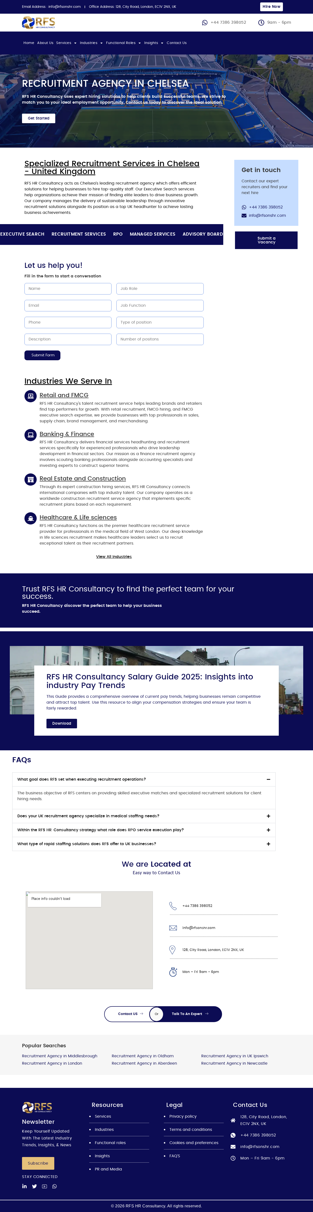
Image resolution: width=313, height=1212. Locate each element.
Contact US (128, 1014)
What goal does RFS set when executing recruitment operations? (81, 779)
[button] (143, 779)
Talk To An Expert (187, 1014)
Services (63, 43)
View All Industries (114, 557)
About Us (45, 43)
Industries (88, 43)
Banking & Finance (67, 434)
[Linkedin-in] (24, 1186)
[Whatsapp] (54, 1186)
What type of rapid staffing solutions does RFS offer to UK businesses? (86, 844)
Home (28, 43)
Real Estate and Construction (83, 479)
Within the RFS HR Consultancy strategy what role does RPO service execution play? (100, 830)
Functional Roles (120, 43)
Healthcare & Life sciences (78, 518)
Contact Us (177, 43)
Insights (151, 43)
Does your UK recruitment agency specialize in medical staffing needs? (88, 816)
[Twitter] (34, 1186)
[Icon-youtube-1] (44, 1186)
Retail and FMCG (64, 395)
